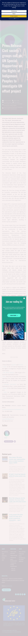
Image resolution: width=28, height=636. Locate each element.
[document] (14, 318)
